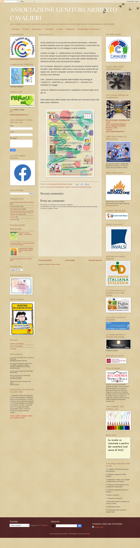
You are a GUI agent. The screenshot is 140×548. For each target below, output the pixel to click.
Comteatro (13, 349)
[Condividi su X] (84, 184)
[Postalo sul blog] (82, 184)
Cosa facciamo (37, 29)
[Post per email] (76, 184)
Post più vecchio (95, 260)
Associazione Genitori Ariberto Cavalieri (58, 187)
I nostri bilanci (48, 29)
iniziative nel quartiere (16, 214)
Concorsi (12, 217)
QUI (11, 111)
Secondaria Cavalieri (16, 209)
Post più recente (45, 260)
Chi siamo (25, 29)
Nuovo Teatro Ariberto (16, 346)
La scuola (59, 29)
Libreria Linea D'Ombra (16, 343)
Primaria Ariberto (15, 206)
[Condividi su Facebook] (86, 184)
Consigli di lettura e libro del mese (89, 29)
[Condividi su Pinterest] (88, 184)
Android (110, 205)
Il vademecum (70, 29)
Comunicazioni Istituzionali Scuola (81, 187)
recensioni (13, 219)
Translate (44, 525)
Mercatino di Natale (16, 229)
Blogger (87, 534)
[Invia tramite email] (80, 184)
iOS (117, 205)
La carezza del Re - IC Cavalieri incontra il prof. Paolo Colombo (22, 243)
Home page (15, 29)
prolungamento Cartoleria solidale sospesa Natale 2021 (25, 250)
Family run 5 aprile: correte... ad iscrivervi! (25, 233)
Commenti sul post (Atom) (52, 264)
